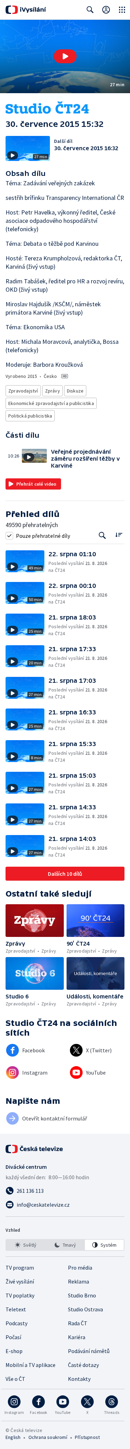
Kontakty (79, 1378)
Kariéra (76, 1337)
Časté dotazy (83, 1364)
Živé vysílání (20, 1281)
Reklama (78, 1281)
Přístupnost (87, 1437)
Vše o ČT (15, 1378)
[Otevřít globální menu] (122, 9)
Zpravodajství (23, 391)
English (13, 1437)
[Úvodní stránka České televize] (35, 1149)
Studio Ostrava (85, 1309)
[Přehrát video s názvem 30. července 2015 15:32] (65, 56)
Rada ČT (77, 1323)
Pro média (80, 1267)
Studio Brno (82, 1295)
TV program (20, 1267)
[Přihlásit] (106, 9)
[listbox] (65, 1245)
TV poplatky (20, 1295)
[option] (25, 1245)
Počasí (13, 1337)
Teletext (16, 1309)
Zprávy (52, 391)
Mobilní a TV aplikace (30, 1364)
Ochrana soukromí (47, 1437)
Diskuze (75, 391)
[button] (65, 56)
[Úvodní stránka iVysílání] (26, 10)
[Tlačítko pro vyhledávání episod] (102, 535)
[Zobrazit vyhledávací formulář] (90, 9)
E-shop (14, 1350)
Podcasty (16, 1323)
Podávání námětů (89, 1350)
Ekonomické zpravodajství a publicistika (51, 403)
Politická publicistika (30, 416)
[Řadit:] (118, 535)
